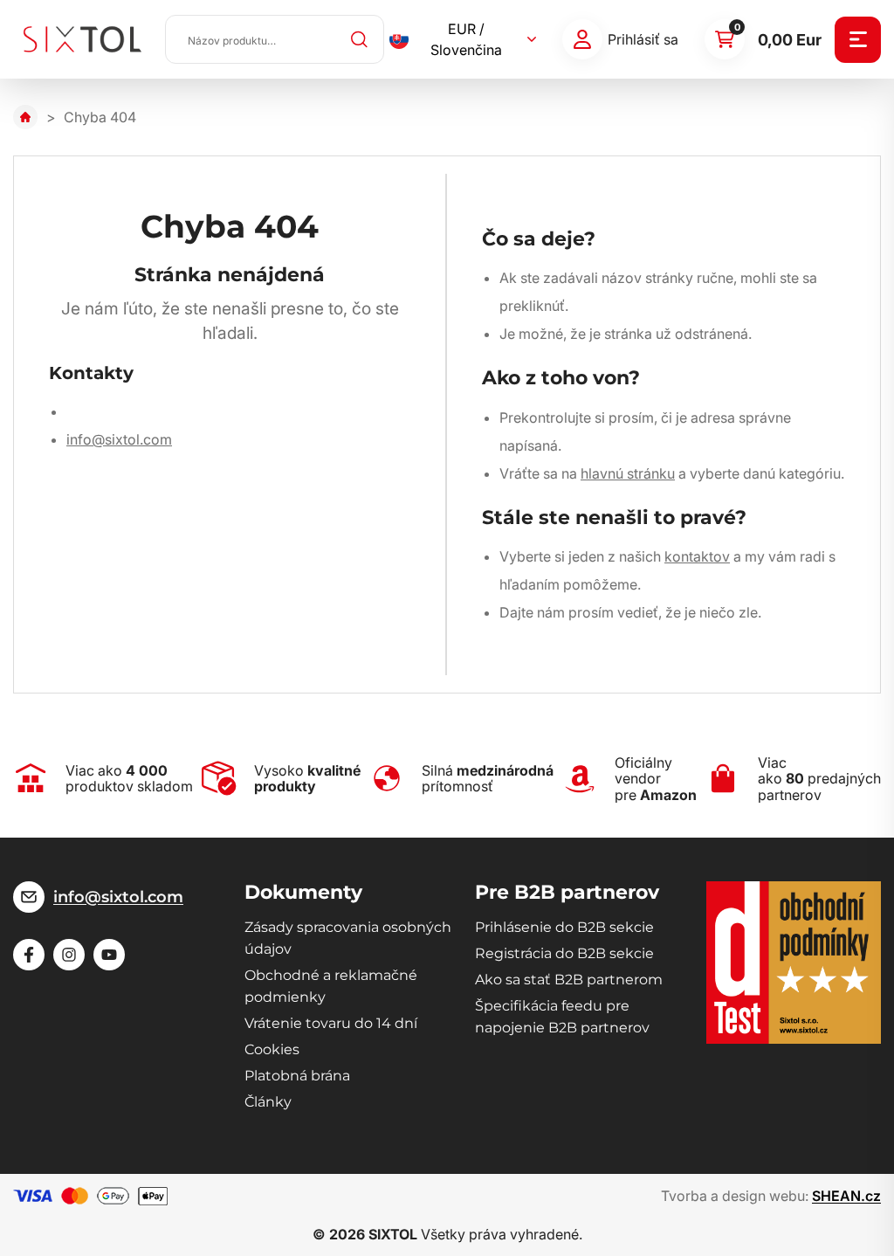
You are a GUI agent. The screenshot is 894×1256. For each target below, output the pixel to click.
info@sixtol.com (119, 439)
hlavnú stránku (628, 473)
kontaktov (697, 556)
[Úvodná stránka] (25, 117)
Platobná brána (297, 1075)
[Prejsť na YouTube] (109, 954)
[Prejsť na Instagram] (69, 954)
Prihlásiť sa (643, 39)
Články (268, 1102)
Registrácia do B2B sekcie (564, 953)
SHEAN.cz (846, 1195)
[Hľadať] (360, 39)
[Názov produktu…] (274, 39)
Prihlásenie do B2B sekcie (564, 927)
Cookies (271, 1049)
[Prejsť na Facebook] (29, 954)
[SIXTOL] (82, 39)
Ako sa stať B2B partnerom (569, 979)
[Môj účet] (582, 39)
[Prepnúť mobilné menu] (858, 40)
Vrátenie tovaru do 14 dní (330, 1023)
